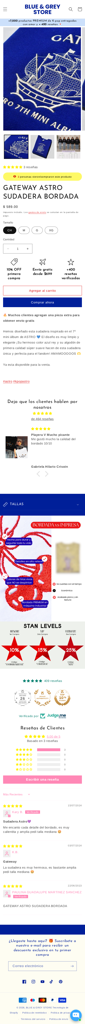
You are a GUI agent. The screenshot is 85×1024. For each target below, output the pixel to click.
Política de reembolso (34, 1012)
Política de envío (58, 1019)
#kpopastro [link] (21, 381)
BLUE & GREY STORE (39, 1007)
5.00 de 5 (53, 736)
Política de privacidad (63, 1012)
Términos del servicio (33, 1019)
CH (9, 230)
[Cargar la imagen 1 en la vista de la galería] (16, 147)
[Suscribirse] (72, 966)
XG (51, 230)
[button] (5, 9)
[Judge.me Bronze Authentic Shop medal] (42, 698)
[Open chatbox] (76, 1015)
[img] (42, 413)
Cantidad (8, 239)
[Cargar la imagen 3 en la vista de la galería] (69, 147)
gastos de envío (37, 212)
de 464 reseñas (42, 419)
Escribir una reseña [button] (42, 779)
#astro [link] (7, 381)
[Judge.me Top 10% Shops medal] (62, 698)
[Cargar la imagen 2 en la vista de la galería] (42, 147)
